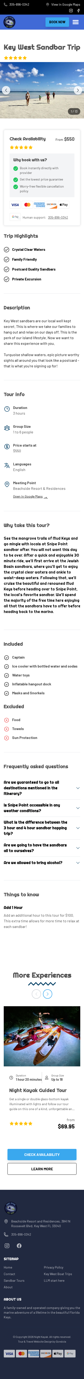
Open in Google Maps (30, 496)
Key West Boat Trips (58, 1274)
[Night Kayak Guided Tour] (42, 1036)
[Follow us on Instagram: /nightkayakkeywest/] (7, 1245)
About (8, 1287)
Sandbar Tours (14, 1280)
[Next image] (78, 90)
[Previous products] (36, 994)
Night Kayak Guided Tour (38, 1090)
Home (8, 1267)
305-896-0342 (58, 217)
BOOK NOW (57, 22)
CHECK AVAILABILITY (42, 1154)
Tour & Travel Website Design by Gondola (42, 1341)
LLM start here (54, 1280)
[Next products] (47, 994)
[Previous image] (6, 90)
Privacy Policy (53, 1267)
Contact (9, 1274)
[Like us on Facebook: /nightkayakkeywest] (19, 1245)
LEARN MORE (54, 1168)
